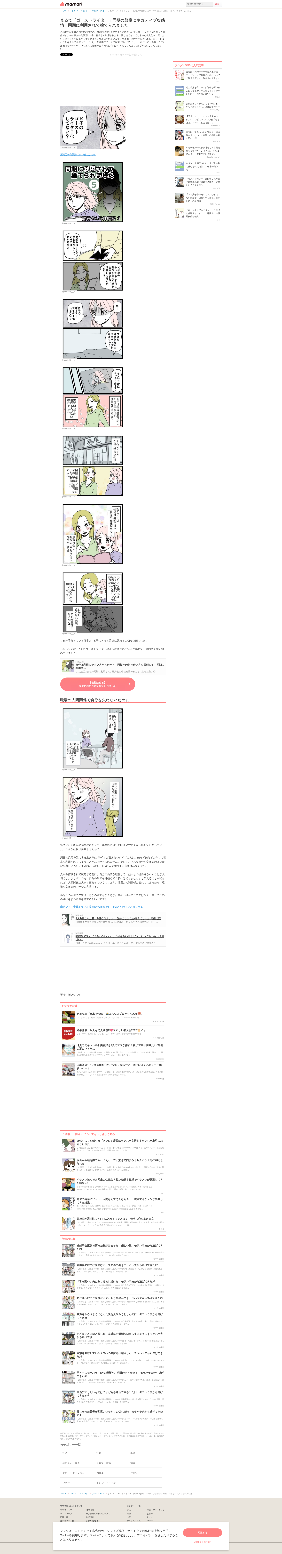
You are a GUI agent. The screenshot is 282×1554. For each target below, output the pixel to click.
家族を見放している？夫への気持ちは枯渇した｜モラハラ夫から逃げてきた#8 (120, 1354)
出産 (129, 1517)
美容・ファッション (156, 1509)
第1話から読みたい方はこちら (78, 154)
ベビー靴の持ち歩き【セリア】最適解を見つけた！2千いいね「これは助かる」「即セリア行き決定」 (203, 150)
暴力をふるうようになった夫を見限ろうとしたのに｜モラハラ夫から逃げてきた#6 (120, 1316)
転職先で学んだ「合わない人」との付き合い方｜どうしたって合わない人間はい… (120, 937)
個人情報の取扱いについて (98, 1513)
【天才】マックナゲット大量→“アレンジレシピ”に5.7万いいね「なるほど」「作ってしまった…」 (202, 119)
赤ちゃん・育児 (134, 1520)
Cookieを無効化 (202, 1541)
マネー (150, 1520)
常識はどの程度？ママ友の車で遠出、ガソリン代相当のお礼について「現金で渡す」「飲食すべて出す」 (203, 75)
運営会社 (90, 1509)
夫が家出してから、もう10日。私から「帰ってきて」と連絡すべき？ (203, 105)
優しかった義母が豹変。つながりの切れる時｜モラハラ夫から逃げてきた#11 (120, 1413)
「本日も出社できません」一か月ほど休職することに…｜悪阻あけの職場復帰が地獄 (203, 213)
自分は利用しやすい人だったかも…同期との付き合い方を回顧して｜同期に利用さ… (120, 666)
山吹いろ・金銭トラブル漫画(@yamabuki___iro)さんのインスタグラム (101, 906)
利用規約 (90, 1517)
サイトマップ (66, 1513)
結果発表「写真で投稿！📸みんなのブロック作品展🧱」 (110, 1014)
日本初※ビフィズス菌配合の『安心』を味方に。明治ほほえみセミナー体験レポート (119, 1066)
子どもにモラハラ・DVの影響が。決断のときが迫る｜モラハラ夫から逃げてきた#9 (120, 1374)
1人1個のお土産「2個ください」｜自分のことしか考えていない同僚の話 (118, 918)
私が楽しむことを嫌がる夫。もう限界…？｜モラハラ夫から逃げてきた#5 (120, 1298)
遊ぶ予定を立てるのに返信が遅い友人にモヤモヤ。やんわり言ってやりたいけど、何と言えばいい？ (203, 90)
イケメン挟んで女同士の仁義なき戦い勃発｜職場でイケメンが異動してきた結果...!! (120, 1181)
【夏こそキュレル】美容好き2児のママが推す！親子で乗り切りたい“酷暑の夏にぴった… (120, 1047)
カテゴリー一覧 (67, 1520)
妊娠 (129, 1513)
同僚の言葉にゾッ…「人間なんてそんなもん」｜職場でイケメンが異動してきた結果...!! (120, 1200)
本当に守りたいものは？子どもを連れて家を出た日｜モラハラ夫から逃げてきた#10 (120, 1394)
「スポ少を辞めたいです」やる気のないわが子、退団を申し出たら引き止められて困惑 (203, 197)
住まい (150, 1517)
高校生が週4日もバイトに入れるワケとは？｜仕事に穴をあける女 (115, 1218)
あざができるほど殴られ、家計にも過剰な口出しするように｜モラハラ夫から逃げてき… (120, 1335)
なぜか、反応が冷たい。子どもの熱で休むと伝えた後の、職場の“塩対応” (203, 166)
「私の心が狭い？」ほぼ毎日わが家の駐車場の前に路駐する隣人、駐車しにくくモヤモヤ (203, 182)
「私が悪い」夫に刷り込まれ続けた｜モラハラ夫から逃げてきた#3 (116, 1281)
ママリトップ (66, 1509)
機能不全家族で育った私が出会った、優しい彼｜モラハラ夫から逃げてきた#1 (120, 1247)
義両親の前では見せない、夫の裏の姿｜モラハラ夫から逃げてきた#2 (117, 1265)
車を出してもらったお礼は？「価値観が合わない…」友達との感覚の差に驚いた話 (203, 135)
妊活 (129, 1509)
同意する (202, 1532)
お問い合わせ (92, 1520)
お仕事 (150, 1513)
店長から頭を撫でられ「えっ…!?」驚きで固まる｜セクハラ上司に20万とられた (120, 1161)
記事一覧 (64, 1517)
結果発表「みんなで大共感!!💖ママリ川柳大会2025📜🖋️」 (111, 1030)
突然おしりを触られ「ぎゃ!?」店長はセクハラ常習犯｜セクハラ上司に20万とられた (120, 1142)
